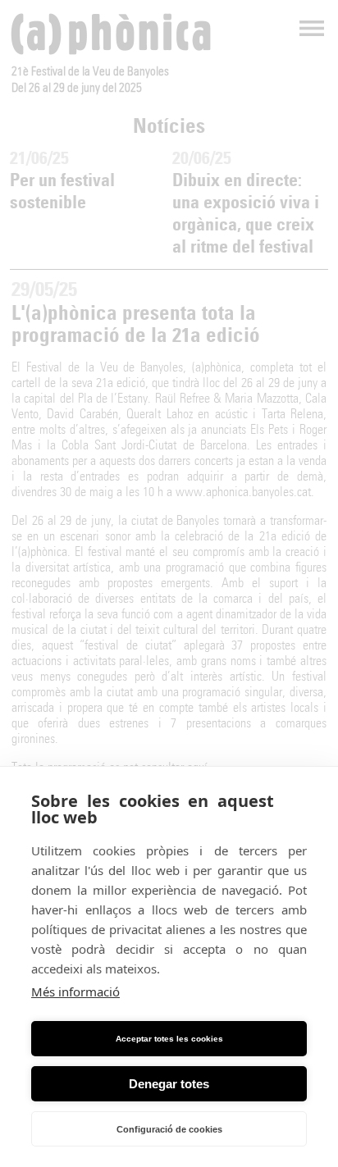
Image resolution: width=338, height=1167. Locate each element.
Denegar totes (169, 1084)
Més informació (75, 991)
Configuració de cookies (169, 1129)
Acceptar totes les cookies (169, 1038)
